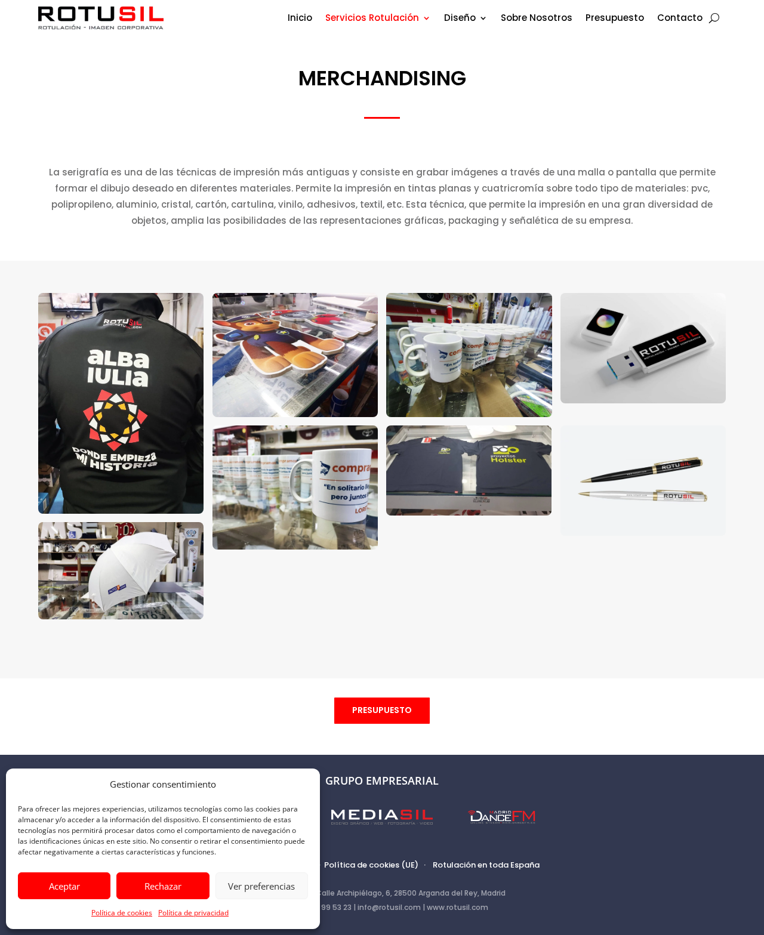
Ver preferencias (261, 886)
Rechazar (162, 886)
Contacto (680, 19)
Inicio (300, 19)
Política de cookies (121, 913)
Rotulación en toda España (486, 865)
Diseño (460, 19)
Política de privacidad (193, 913)
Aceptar (64, 886)
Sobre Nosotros (536, 19)
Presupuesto (615, 19)
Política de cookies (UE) (371, 865)
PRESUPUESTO (382, 710)
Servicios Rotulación (372, 19)
